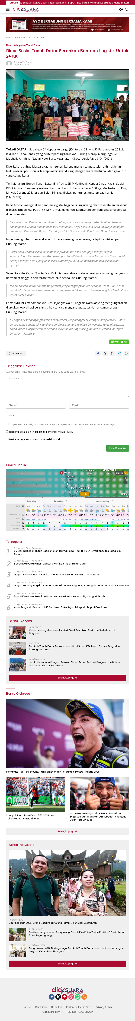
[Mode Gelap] (121, 9)
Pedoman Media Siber (79, 1007)
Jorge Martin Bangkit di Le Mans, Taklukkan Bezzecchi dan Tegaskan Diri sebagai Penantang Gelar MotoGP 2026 (98, 816)
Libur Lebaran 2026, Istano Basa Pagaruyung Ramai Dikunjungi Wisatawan (53, 922)
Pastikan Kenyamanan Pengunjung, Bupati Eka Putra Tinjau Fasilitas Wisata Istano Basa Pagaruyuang (77, 934)
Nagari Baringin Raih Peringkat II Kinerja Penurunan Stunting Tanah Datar (57, 574)
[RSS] (84, 997)
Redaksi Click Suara (23, 62)
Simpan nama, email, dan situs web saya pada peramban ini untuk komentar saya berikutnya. (62, 424)
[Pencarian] (127, 9)
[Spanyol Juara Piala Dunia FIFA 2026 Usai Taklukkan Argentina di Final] (35, 794)
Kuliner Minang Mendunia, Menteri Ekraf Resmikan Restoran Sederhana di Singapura (72, 632)
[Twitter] (58, 997)
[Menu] (8, 9)
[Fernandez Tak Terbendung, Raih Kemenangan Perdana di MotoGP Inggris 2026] (67, 733)
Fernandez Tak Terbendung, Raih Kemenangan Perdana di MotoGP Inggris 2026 (52, 771)
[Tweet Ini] (105, 353)
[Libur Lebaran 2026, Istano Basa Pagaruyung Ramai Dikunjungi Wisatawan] (67, 883)
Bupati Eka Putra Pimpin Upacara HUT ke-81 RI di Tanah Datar (50, 563)
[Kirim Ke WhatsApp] (126, 353)
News (9, 45)
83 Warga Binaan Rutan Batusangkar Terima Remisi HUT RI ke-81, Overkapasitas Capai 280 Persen (67, 552)
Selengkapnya (66, 677)
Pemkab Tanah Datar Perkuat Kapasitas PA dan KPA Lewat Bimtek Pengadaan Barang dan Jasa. (75, 648)
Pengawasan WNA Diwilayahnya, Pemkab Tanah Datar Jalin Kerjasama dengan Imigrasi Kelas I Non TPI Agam (76, 950)
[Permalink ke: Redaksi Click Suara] (9, 63)
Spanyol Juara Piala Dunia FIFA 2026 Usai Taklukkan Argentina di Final (30, 817)
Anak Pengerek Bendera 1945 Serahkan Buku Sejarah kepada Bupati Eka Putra (60, 607)
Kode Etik (56, 1007)
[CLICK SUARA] (25, 9)
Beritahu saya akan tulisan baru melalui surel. (34, 439)
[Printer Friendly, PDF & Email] (119, 342)
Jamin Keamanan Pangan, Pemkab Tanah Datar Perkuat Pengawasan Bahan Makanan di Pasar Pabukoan (74, 664)
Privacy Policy (104, 1007)
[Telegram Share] (119, 353)
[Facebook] (51, 997)
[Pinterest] (65, 997)
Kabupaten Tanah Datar (27, 45)
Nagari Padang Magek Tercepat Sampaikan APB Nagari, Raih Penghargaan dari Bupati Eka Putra (71, 585)
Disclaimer (41, 1007)
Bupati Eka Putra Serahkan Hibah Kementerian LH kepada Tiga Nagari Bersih (59, 596)
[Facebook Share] (98, 353)
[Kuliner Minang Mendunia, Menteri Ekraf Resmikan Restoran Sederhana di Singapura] (17, 632)
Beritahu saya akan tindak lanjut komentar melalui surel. (41, 431)
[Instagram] (71, 997)
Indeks (27, 1007)
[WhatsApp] (78, 997)
